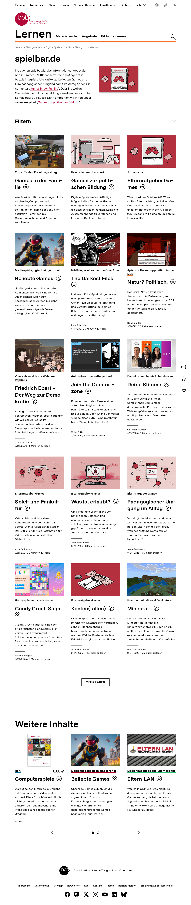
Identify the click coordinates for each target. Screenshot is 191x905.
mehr (141, 5)
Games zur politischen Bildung (58, 102)
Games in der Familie (44, 88)
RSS (86, 885)
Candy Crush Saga (37, 608)
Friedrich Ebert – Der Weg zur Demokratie (38, 395)
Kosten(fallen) (89, 608)
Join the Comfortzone (92, 387)
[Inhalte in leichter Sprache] (156, 5)
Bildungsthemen (34, 47)
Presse (110, 885)
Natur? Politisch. (148, 282)
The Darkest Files (92, 278)
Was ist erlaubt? (91, 502)
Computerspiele (34, 779)
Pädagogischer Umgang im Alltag (151, 505)
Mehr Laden (95, 682)
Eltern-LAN (140, 779)
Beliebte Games (34, 278)
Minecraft (139, 608)
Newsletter (73, 885)
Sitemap (58, 885)
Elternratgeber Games (150, 183)
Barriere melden (127, 885)
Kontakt (97, 885)
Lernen (18, 47)
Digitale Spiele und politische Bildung (64, 47)
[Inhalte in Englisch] (174, 5)
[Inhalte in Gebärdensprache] (165, 5)
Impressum (24, 885)
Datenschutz (41, 885)
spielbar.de (92, 47)
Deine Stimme (144, 384)
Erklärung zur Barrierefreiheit (157, 885)
